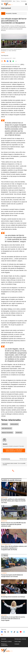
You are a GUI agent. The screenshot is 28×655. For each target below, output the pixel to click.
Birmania (4, 424)
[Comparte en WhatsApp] (13, 61)
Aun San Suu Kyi (6, 428)
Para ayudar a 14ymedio (11, 13)
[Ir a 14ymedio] (8, 4)
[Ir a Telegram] (12, 632)
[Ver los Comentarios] (4, 61)
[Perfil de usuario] (26, 4)
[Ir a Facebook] (2, 632)
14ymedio (3, 639)
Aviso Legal (18, 641)
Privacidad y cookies (6, 641)
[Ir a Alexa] (24, 632)
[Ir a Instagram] (8, 632)
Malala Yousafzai (7, 432)
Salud (14, 1)
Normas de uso (23, 458)
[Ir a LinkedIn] (18, 632)
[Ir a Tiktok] (15, 632)
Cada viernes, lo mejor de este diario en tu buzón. (14, 450)
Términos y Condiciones (4, 644)
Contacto (17, 644)
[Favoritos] (2, 61)
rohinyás (19, 432)
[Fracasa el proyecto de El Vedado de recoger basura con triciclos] (14, 564)
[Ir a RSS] (2, 635)
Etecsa (18, 1)
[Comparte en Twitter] (10, 61)
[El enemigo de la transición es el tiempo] (14, 586)
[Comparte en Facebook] (7, 61)
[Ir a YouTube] (21, 632)
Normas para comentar (20, 639)
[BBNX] (7, 650)
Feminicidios (23, 1)
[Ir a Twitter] (5, 632)
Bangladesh (14, 424)
